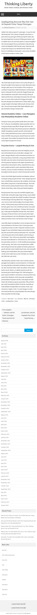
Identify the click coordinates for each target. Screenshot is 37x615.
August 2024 (4, 415)
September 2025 (5, 373)
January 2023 (4, 476)
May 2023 (3, 463)
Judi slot (4, 594)
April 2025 (4, 389)
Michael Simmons (9, 27)
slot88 (4, 579)
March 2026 (4, 353)
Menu (18, 14)
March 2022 (4, 498)
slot (3, 565)
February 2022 (5, 502)
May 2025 (3, 385)
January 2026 (4, 360)
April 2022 (4, 495)
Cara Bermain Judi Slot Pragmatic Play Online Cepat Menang (28, 315)
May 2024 (3, 424)
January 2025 (4, 398)
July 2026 (3, 343)
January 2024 (4, 437)
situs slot (4, 560)
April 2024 (4, 427)
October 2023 (5, 447)
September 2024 (5, 411)
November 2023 (5, 444)
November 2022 (5, 482)
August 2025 (4, 376)
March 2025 (4, 392)
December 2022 (5, 479)
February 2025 (5, 395)
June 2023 (4, 460)
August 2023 (4, 453)
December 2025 (5, 363)
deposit (26, 298)
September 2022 (5, 489)
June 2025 (4, 382)
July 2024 (3, 418)
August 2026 (4, 340)
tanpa (16, 301)
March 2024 (4, 431)
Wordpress (27, 613)
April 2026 (4, 350)
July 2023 (3, 457)
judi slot (4, 550)
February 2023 (5, 473)
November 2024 (5, 405)
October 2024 (5, 408)
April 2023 (4, 466)
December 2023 (5, 440)
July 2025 (3, 379)
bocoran (20, 298)
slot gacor (5, 574)
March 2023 (4, 469)
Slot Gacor (10, 298)
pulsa (3, 301)
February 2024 (5, 434)
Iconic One (9, 613)
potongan (32, 298)
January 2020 (4, 505)
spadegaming (10, 301)
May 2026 (3, 347)
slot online (5, 569)
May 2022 (3, 492)
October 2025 (5, 369)
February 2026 (5, 356)
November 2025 (5, 366)
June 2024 (4, 421)
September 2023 (5, 450)
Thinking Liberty (18, 4)
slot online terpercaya (8, 555)
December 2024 (5, 402)
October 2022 (5, 486)
